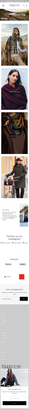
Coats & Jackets (4, 337)
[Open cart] (26, 5)
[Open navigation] (4, 6)
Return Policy (4, 318)
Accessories (4, 335)
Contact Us (3, 322)
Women (3, 355)
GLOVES (3, 339)
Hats (2, 343)
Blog (2, 324)
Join (24, 298)
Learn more (11, 216)
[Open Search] (24, 5)
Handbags (3, 341)
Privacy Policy (4, 320)
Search (2, 316)
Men (2, 357)
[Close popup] (26, 370)
